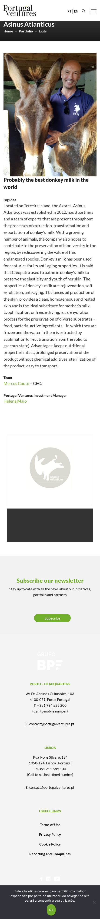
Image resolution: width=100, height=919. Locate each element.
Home (8, 31)
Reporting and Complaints (50, 854)
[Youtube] (57, 879)
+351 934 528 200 (52, 705)
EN (76, 11)
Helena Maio (15, 401)
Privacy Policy (50, 834)
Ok (51, 910)
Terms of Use (50, 825)
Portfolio (26, 31)
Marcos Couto (16, 383)
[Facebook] (41, 879)
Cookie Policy (50, 844)
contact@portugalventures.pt (51, 724)
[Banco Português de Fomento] (50, 661)
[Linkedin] (48, 879)
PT (69, 11)
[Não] (94, 902)
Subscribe (52, 618)
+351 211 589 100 (51, 769)
